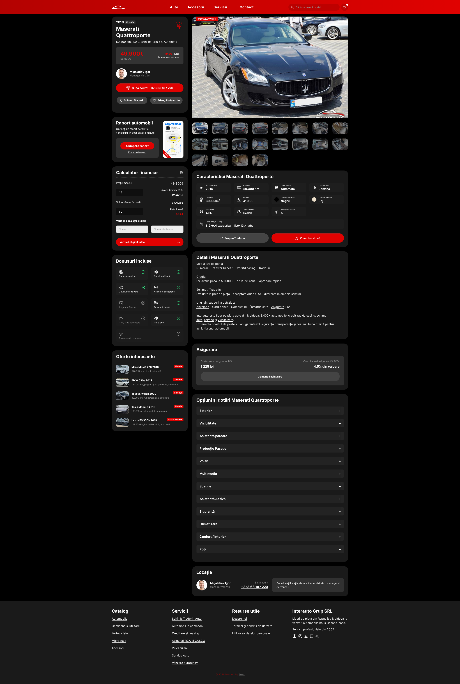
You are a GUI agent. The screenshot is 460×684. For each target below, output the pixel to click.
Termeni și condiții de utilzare (252, 626)
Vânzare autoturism (185, 663)
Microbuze (119, 640)
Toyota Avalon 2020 (144, 393)
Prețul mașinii (124, 182)
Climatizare (208, 524)
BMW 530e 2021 (142, 380)
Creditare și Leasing (185, 633)
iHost (242, 674)
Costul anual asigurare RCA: (217, 361)
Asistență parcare (213, 436)
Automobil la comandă (187, 626)
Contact (247, 7)
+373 (254, 587)
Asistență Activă (212, 499)
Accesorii (196, 7)
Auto (174, 7)
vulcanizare (225, 320)
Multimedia (208, 474)
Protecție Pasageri (214, 448)
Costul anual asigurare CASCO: (321, 361)
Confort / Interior (212, 536)
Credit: (201, 276)
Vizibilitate (207, 423)
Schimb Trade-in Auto (187, 618)
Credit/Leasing (246, 268)
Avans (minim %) (172, 190)
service (209, 320)
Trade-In (264, 268)
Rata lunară (176, 209)
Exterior (205, 411)
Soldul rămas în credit (128, 202)
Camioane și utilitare (126, 626)
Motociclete (120, 633)
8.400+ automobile (274, 315)
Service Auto (180, 655)
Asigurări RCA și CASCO (188, 640)
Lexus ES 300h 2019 (144, 420)
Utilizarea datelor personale (251, 633)
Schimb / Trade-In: (208, 289)
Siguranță (207, 511)
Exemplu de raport (137, 152)
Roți (202, 549)
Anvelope (202, 307)
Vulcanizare (180, 648)
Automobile (119, 618)
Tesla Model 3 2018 (143, 406)
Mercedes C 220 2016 (145, 367)
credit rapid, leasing (301, 315)
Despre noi (239, 618)
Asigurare (277, 307)
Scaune (205, 486)
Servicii (220, 7)
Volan (203, 461)
